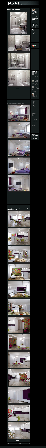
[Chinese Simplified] (33, 46)
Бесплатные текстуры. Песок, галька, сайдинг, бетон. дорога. (36, 81)
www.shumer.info (34, 30)
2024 (33, 102)
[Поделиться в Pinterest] (18, 440)
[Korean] (37, 45)
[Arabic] (32, 46)
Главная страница (18, 443)
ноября (34, 114)
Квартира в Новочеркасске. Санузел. (14, 9)
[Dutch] (32, 45)
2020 (33, 106)
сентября (34, 116)
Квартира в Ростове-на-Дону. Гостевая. (36, 94)
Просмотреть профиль (34, 27)
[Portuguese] (34, 45)
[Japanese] (36, 45)
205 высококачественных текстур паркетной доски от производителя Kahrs (35, 87)
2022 (33, 104)
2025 (33, 101)
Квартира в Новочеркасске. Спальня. (14, 102)
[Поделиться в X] (17, 440)
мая (33, 126)
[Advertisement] (18, 94)
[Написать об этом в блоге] (16, 440)
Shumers (35, 32)
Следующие (8, 443)
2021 (33, 105)
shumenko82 (34, 31)
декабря (34, 113)
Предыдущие (28, 443)
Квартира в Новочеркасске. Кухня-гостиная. (35, 123)
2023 (33, 103)
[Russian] (33, 45)
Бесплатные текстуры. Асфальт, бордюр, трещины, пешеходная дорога (35, 74)
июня (33, 125)
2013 (33, 112)
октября (34, 115)
